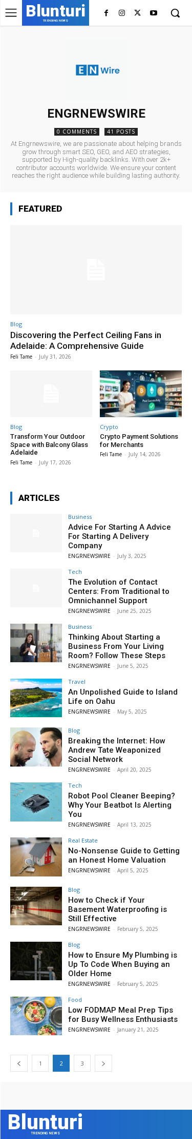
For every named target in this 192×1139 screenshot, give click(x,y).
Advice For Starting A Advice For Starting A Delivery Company (119, 536)
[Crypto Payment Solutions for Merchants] (141, 393)
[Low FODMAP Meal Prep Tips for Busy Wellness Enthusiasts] (36, 1016)
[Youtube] (153, 14)
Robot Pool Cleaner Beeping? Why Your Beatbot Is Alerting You (121, 805)
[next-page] (103, 1063)
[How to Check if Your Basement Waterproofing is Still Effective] (36, 906)
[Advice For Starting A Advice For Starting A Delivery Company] (36, 533)
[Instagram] (122, 14)
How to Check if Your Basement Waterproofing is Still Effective (117, 909)
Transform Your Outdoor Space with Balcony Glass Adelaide (49, 444)
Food (75, 999)
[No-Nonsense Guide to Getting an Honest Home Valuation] (36, 856)
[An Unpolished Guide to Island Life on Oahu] (36, 698)
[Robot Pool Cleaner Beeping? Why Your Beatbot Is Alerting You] (36, 801)
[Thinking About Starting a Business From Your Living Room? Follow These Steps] (36, 643)
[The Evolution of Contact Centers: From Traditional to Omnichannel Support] (36, 588)
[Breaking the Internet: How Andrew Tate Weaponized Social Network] (36, 746)
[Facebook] (106, 14)
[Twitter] (137, 14)
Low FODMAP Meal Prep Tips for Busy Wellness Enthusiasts (123, 1014)
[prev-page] (19, 1063)
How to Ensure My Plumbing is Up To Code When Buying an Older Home (122, 964)
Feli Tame (21, 356)
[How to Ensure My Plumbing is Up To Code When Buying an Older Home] (36, 961)
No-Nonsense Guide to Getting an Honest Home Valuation (124, 855)
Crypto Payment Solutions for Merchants (139, 441)
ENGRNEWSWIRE (89, 555)
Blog (16, 324)
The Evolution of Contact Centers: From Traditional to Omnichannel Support (118, 591)
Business (80, 516)
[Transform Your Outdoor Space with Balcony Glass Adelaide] (51, 393)
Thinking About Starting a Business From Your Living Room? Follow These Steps (116, 646)
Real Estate (83, 840)
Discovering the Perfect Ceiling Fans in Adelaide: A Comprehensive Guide (85, 340)
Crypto (109, 427)
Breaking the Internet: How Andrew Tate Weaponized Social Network (116, 750)
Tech (75, 571)
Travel (77, 681)
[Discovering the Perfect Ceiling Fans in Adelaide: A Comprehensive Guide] (96, 269)
